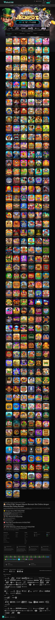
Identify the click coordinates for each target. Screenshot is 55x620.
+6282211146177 (37, 534)
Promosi (43, 5)
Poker (39, 5)
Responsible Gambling (6, 538)
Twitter (49, 534)
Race (24, 5)
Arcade (36, 5)
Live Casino (19, 5)
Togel (27, 5)
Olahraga (31, 5)
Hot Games (11, 5)
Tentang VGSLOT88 (6, 534)
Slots (15, 5)
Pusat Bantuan (5, 535)
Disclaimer (5, 539)
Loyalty (16, 535)
